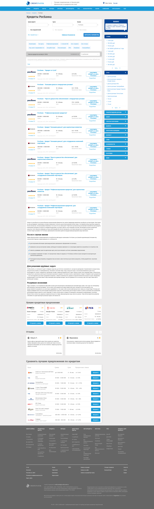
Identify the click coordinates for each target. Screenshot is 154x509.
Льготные (86, 445)
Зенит (67, 311)
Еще (125, 8)
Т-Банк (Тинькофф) (41, 387)
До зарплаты (29, 442)
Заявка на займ (85, 470)
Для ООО (108, 437)
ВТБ (70, 48)
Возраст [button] (108, 135)
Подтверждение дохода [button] (113, 112)
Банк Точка (109, 443)
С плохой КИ (64, 44)
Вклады (51, 8)
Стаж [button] (107, 139)
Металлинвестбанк (41, 398)
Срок (54, 22)
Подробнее (116, 495)
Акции (125, 472)
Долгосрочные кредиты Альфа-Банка (114, 80)
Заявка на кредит (85, 467)
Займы (28, 8)
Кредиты (36, 8)
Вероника (74, 338)
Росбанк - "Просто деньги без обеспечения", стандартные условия (60, 99)
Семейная (97, 441)
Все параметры (32, 35)
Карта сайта (29, 478)
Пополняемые (64, 438)
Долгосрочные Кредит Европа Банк (116, 90)
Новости (126, 467)
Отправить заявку (35, 323)
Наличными (32, 44)
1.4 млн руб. (111, 59)
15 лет (109, 104)
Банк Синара (31, 311)
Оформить (96, 372)
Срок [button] (107, 72)
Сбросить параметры (91, 35)
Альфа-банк (50, 311)
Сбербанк (76, 48)
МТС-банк (38, 403)
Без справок (59, 30)
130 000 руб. (111, 54)
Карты (44, 8)
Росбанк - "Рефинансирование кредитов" (52, 113)
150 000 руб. (111, 64)
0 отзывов (60, 311)
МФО (69, 467)
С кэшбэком (75, 437)
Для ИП (108, 434)
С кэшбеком (41, 456)
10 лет (109, 99)
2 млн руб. (111, 40)
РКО (79, 8)
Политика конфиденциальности (34, 475)
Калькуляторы (87, 8)
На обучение (52, 447)
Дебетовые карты (75, 429)
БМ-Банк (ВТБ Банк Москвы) (43, 393)
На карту (41, 44)
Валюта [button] (108, 126)
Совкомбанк (39, 414)
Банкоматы (55, 472)
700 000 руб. (111, 43)
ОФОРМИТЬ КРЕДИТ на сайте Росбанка (93, 74)
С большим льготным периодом (40, 440)
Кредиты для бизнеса (122, 429)
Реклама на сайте (30, 472)
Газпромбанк (86, 48)
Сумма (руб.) (31, 22)
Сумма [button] (108, 36)
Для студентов (76, 442)
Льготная (97, 438)
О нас (27, 467)
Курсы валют (116, 8)
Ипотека (60, 8)
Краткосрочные (112, 96)
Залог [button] (108, 117)
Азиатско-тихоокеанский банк (44, 372)
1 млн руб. (111, 51)
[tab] (116, 36)
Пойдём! (37, 419)
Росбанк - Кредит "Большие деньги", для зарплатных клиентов (59, 127)
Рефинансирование (52, 44)
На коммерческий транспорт (87, 453)
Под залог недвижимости (36, 48)
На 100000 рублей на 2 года (116, 48)
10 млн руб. (111, 46)
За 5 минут (28, 447)
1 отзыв (41, 311)
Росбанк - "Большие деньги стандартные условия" (55, 84)
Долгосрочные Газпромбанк (116, 86)
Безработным (51, 48)
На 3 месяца (64, 445)
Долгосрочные (112, 76)
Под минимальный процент (87, 436)
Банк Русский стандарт (42, 408)
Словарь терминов (109, 467)
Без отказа (83, 30)
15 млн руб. (111, 62)
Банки (97, 8)
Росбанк (80, 25)
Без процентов (30, 444)
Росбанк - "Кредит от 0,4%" (47, 70)
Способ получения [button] (112, 121)
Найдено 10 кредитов (68, 35)
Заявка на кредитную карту (88, 472)
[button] (90, 54)
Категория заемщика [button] (112, 130)
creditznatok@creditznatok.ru (61, 484)
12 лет (109, 101)
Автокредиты (70, 8)
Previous (96, 332)
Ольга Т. (33, 338)
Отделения (55, 470)
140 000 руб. (111, 56)
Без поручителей (35, 30)
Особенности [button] (110, 144)
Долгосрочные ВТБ (113, 83)
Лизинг (120, 449)
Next (100, 332)
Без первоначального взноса (88, 441)
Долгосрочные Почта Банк (115, 93)
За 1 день (74, 439)
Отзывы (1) (31, 78)
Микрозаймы (30, 429)
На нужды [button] (109, 153)
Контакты (28, 470)
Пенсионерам (62, 48)
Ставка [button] (108, 148)
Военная (97, 453)
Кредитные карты (41, 429)
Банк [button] (107, 158)
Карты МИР (74, 434)
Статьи (125, 470)
